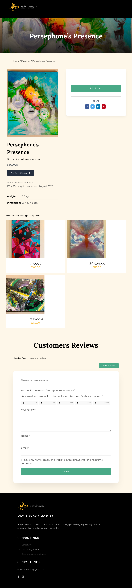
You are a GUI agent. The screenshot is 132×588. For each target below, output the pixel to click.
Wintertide (96, 263)
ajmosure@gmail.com (34, 569)
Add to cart (96, 88)
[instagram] (23, 577)
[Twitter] (92, 106)
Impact (35, 263)
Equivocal (35, 319)
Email (25, 447)
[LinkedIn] (98, 106)
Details (13, 241)
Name (25, 435)
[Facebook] (87, 106)
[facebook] (18, 577)
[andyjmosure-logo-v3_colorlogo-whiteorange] (23, 3)
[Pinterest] (103, 106)
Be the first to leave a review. (23, 159)
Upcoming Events (30, 549)
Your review (28, 409)
